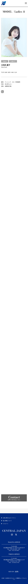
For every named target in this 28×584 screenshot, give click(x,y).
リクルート (5, 523)
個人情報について (7, 520)
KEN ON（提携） (14, 571)
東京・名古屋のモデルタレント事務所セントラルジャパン (14, 579)
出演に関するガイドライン (9, 517)
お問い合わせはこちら (14, 497)
